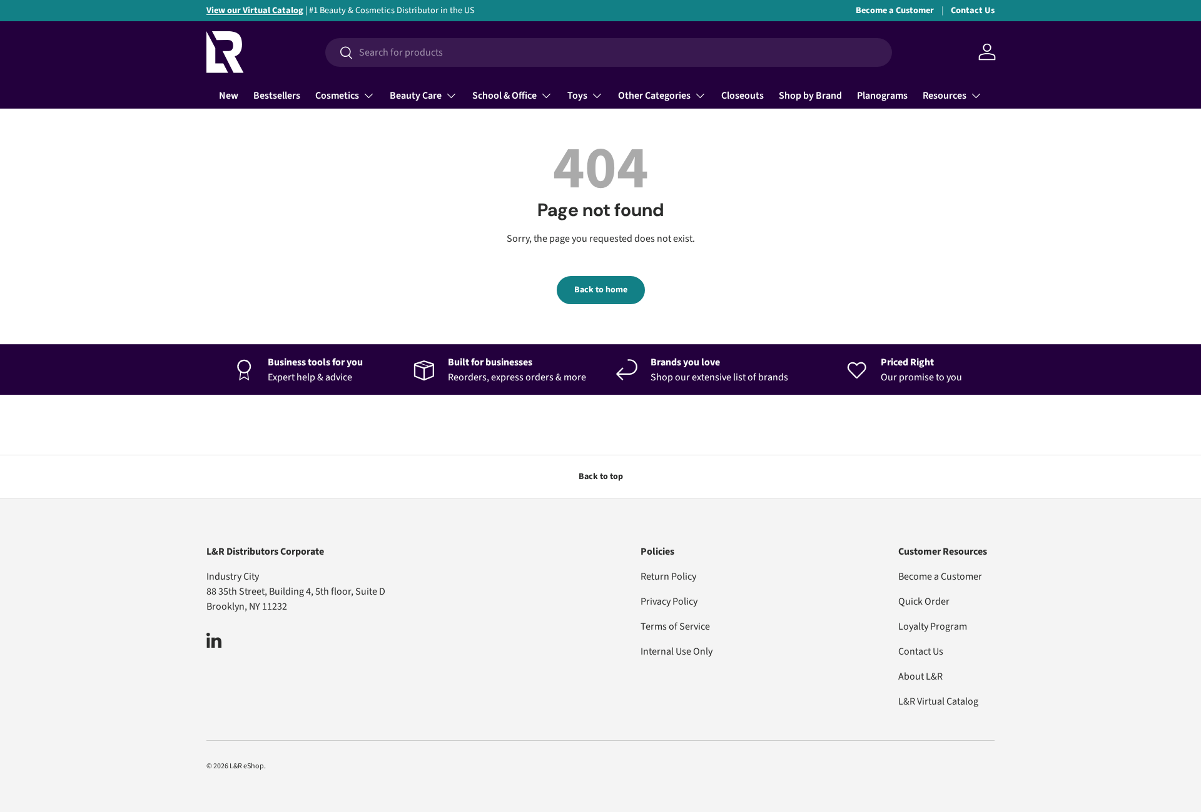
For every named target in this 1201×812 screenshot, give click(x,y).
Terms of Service (675, 626)
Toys (577, 95)
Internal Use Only (676, 651)
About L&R (920, 676)
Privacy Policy (669, 601)
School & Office (504, 95)
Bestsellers (276, 95)
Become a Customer (895, 10)
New (228, 95)
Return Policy (668, 576)
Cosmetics (337, 95)
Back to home (600, 290)
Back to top (601, 476)
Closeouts (742, 95)
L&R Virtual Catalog (938, 701)
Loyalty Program (932, 626)
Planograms (882, 95)
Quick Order (924, 601)
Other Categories (654, 95)
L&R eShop (247, 766)
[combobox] (608, 52)
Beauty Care (416, 95)
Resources (944, 95)
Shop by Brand (810, 95)
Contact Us (973, 10)
